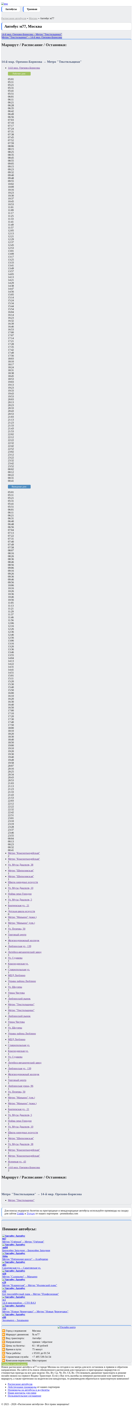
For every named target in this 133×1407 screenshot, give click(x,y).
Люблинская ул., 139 (19, 946)
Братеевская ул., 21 (18, 905)
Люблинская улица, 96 (20, 1086)
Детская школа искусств (21, 911)
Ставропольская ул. (19, 969)
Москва (33, 18)
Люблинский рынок (19, 998)
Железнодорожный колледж (23, 940)
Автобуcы (11, 9)
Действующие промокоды (22, 1387)
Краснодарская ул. (18, 963)
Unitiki (20, 1213)
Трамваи (32, 9)
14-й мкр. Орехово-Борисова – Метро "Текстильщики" (31, 34)
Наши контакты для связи (22, 1392)
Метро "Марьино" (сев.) (21, 923)
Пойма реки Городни (20, 893)
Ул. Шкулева (15, 987)
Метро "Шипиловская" (21, 870)
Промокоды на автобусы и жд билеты (28, 1390)
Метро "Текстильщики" (21, 1004)
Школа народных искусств (23, 882)
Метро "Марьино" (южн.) (22, 917)
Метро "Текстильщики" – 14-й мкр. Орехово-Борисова (31, 37)
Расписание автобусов (13, 18)
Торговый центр (17, 934)
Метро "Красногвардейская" (24, 853)
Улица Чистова (16, 992)
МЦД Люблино (16, 975)
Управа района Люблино (22, 981)
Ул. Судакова (15, 957)
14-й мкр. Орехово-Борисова (24, 67)
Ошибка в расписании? (14, 1364)
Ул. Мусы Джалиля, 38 (20, 864)
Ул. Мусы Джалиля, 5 (20, 899)
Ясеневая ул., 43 (17, 1161)
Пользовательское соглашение (24, 1395)
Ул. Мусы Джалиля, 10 (20, 888)
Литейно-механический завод (25, 952)
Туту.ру (31, 1213)
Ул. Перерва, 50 (16, 928)
